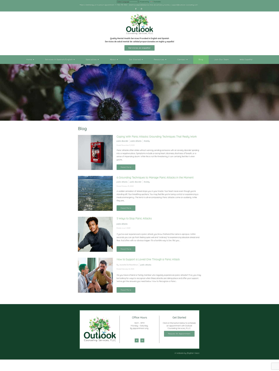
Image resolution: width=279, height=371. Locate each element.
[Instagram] (142, 9)
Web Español (246, 59)
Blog (201, 59)
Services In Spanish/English (59, 59)
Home (29, 59)
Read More (126, 167)
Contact (181, 59)
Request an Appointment (179, 334)
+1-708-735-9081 (121, 5)
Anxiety (147, 141)
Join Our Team (221, 59)
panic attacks (136, 141)
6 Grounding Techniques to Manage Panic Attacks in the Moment (155, 177)
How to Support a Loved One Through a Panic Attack (148, 259)
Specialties (91, 59)
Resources (159, 59)
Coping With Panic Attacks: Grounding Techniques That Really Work (157, 136)
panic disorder (122, 141)
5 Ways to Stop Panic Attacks (134, 218)
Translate (157, 2)
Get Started (135, 59)
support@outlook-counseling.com (185, 5)
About (113, 59)
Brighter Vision (193, 353)
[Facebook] (136, 9)
